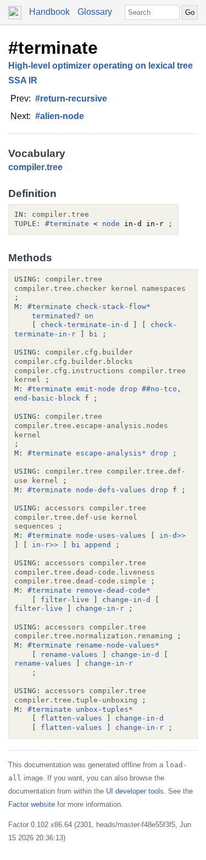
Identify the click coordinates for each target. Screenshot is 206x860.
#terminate (53, 48)
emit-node (95, 389)
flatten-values (71, 718)
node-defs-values (111, 490)
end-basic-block (47, 398)
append (98, 545)
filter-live (65, 599)
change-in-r (100, 608)
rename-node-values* (117, 645)
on (89, 316)
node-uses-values (111, 535)
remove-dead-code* (113, 590)
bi (93, 334)
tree (55, 167)
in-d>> (172, 535)
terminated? (56, 316)
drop (128, 389)
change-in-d (126, 599)
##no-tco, (161, 389)
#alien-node (59, 116)
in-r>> (45, 545)
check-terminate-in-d (85, 325)
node (111, 224)
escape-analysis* (111, 453)
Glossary (94, 11)
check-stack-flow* (113, 306)
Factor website (31, 804)
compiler (26, 167)
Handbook (49, 11)
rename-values (69, 654)
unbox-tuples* (104, 709)
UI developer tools (135, 791)
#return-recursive (71, 98)
